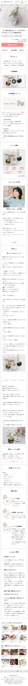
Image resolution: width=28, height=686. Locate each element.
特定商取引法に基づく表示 (9, 680)
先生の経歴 (14, 50)
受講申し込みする (12, 45)
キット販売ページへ (14, 461)
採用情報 (15, 682)
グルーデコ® (11, 5)
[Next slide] (26, 25)
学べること (5, 50)
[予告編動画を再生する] (14, 81)
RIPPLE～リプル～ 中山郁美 (14, 209)
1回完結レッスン (18, 5)
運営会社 (8, 679)
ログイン (17, 1)
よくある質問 (16, 681)
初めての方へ (3, 679)
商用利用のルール (13, 136)
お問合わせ (21, 681)
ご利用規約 (12, 679)
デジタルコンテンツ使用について (20, 679)
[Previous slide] (2, 25)
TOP (1, 5)
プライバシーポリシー (18, 680)
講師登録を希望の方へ (9, 682)
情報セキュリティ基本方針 (8, 681)
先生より (22, 50)
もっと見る (14, 242)
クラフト (5, 5)
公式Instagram (20, 682)
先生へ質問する (21, 176)
